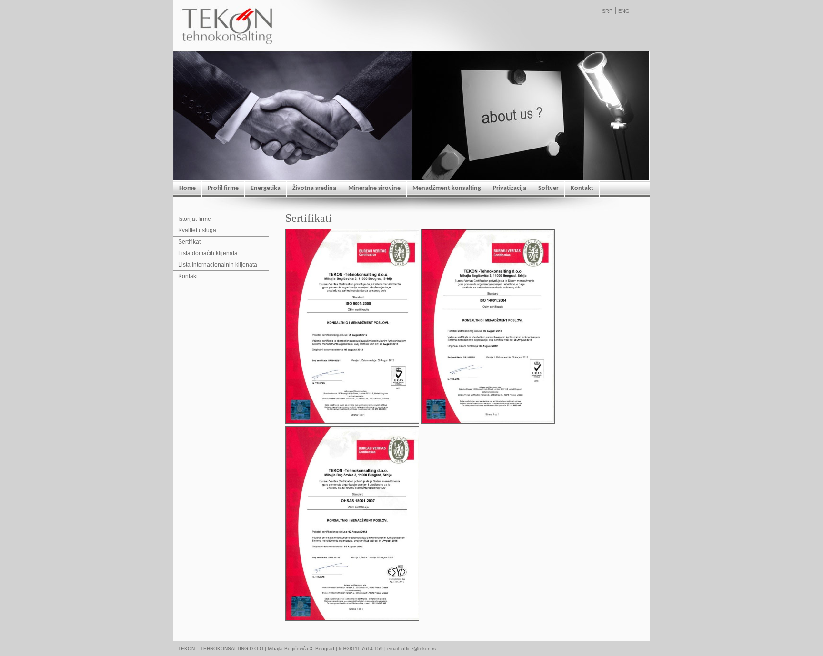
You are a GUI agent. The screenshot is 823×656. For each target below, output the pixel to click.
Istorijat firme (194, 219)
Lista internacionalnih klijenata (217, 264)
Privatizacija (509, 188)
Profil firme (223, 188)
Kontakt (582, 188)
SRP (607, 11)
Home (187, 188)
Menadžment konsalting (446, 188)
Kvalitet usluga (197, 230)
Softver (548, 188)
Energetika (266, 188)
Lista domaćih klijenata (208, 253)
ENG (624, 11)
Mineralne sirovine (374, 188)
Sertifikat (189, 242)
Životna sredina (314, 188)
